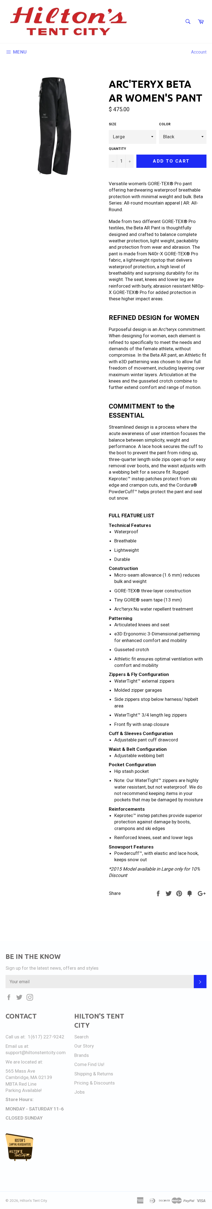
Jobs (79, 1092)
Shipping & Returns (93, 1074)
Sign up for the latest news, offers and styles (52, 968)
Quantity (117, 149)
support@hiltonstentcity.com (36, 1052)
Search (81, 1037)
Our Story (84, 1046)
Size (112, 124)
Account (198, 52)
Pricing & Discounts (94, 1083)
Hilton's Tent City (33, 1200)
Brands (81, 1055)
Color (165, 124)
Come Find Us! (89, 1064)
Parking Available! (24, 1090)
